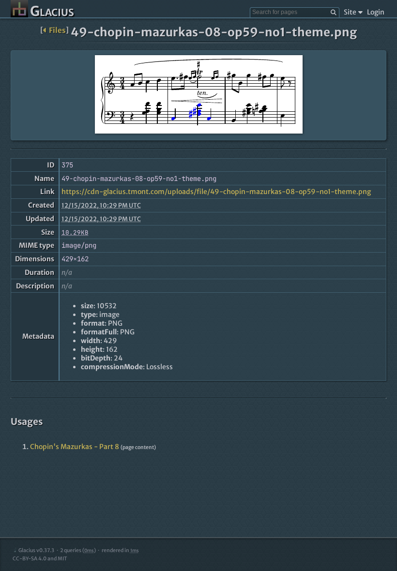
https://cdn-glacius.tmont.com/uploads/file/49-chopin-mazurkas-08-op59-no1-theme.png (216, 191)
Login (375, 12)
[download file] (198, 95)
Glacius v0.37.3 (36, 550)
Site (350, 12)
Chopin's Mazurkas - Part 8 (74, 446)
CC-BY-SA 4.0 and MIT (40, 559)
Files (57, 30)
